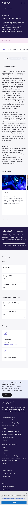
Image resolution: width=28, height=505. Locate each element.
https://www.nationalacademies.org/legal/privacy (13, 498)
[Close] (26, 493)
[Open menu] (24, 2)
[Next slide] (7, 219)
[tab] (4, 49)
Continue (14, 502)
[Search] (21, 2)
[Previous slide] (3, 219)
